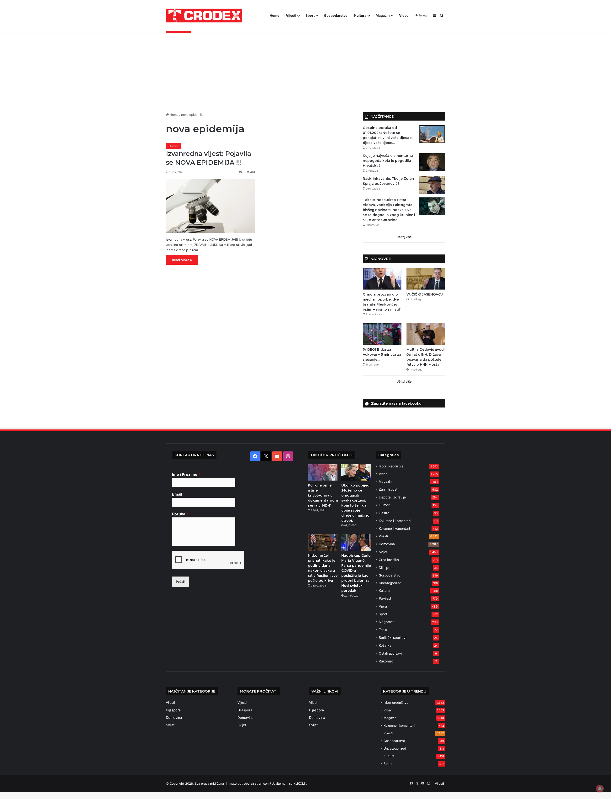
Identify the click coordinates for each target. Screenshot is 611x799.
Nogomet (386, 622)
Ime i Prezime (186, 474)
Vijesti (291, 15)
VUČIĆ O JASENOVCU (424, 294)
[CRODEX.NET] (204, 15)
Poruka (180, 514)
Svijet (383, 552)
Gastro (384, 513)
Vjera (383, 606)
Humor (174, 146)
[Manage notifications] (600, 788)
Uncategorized (390, 583)
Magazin (383, 15)
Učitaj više (404, 237)
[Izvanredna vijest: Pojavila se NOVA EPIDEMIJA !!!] (210, 206)
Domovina (387, 544)
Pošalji (180, 581)
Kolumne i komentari (395, 521)
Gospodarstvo (336, 15)
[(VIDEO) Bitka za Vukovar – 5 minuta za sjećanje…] (382, 334)
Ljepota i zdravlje (392, 497)
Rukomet (386, 661)
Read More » (182, 260)
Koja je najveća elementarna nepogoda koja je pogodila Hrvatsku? (388, 160)
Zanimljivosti (388, 489)
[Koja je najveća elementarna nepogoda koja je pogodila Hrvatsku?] (432, 162)
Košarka (385, 645)
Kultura (360, 15)
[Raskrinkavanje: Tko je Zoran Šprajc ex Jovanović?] (432, 185)
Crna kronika (389, 560)
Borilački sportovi (392, 637)
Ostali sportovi (390, 653)
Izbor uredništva (391, 466)
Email (178, 494)
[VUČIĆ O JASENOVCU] (425, 278)
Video (404, 15)
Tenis (383, 630)
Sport (310, 15)
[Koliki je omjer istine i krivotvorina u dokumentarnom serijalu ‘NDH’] (322, 472)
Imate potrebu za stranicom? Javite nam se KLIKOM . (268, 783)
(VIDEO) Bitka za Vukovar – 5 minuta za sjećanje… (382, 354)
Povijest (385, 598)
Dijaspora (386, 568)
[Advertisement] (305, 69)
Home (274, 15)
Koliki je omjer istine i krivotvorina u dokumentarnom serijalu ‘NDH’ (323, 495)
